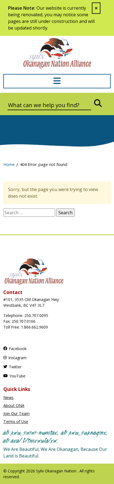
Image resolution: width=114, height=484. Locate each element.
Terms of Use (15, 421)
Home (9, 164)
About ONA (13, 405)
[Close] (96, 8)
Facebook (18, 348)
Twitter (15, 366)
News (8, 397)
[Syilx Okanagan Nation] (57, 52)
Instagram (17, 357)
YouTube (17, 376)
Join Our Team (16, 413)
